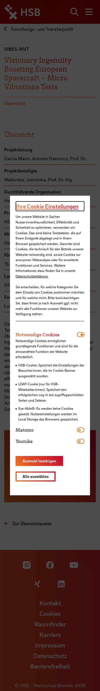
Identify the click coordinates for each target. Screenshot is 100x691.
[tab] (46, 334)
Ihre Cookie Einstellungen (47, 206)
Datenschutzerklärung (32, 276)
